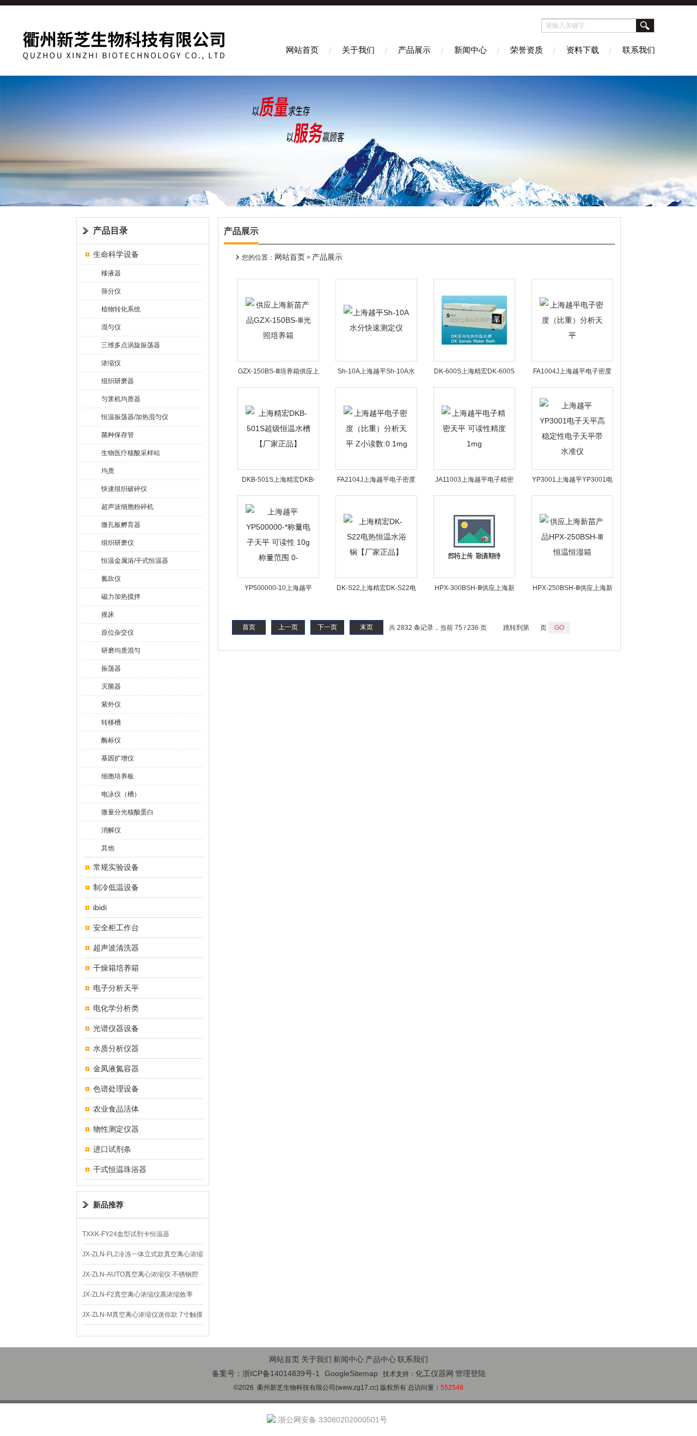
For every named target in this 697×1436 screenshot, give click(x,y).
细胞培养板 (117, 776)
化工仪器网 (434, 1373)
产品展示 (414, 49)
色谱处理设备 (116, 1088)
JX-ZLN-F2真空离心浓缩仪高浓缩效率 (137, 1294)
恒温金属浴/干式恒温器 (134, 560)
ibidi (100, 907)
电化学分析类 (116, 1008)
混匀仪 (111, 327)
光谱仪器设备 (116, 1028)
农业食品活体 (116, 1108)
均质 (107, 471)
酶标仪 (111, 740)
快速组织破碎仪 (124, 489)
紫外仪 (111, 704)
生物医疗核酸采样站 (130, 453)
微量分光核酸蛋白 (127, 812)
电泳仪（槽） (120, 794)
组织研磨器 (117, 381)
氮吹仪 (111, 578)
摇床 (107, 614)
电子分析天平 (116, 988)
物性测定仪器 (116, 1129)
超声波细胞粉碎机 (127, 507)
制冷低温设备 (116, 887)
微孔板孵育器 (120, 525)
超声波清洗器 (116, 947)
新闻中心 (470, 49)
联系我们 (638, 49)
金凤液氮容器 (116, 1068)
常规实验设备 (116, 867)
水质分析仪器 (116, 1048)
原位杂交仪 (117, 632)
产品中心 (380, 1359)
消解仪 (111, 830)
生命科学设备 (116, 254)
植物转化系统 (120, 309)
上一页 (288, 627)
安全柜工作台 (116, 927)
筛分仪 (111, 291)
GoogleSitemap (351, 1373)
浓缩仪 (111, 363)
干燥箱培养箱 (116, 968)
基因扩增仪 (117, 758)
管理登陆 (470, 1373)
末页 (366, 627)
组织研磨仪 (117, 543)
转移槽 (111, 722)
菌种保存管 (117, 435)
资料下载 (582, 49)
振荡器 (111, 668)
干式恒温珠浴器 (119, 1169)
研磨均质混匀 (120, 650)
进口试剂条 (112, 1149)
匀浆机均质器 (120, 399)
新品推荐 (108, 1204)
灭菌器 (111, 686)
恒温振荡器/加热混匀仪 (134, 417)
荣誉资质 (526, 49)
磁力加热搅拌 (120, 596)
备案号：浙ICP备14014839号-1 (266, 1373)
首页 (248, 627)
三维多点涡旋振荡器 (130, 345)
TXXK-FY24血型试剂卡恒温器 (125, 1234)
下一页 (327, 627)
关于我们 (358, 49)
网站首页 (302, 49)
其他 (107, 848)
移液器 (111, 273)
